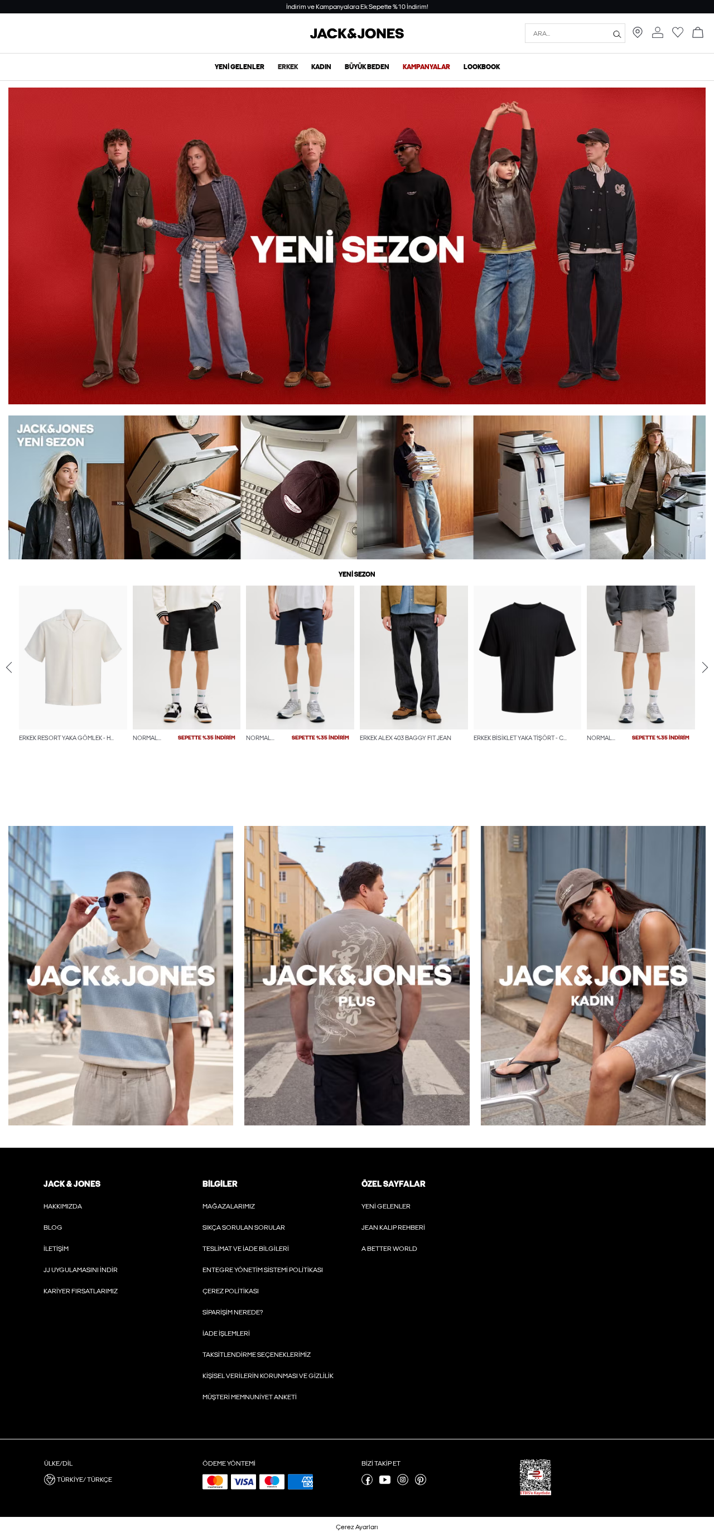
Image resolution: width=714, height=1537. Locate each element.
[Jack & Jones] (357, 36)
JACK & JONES (72, 1184)
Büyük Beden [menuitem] (367, 67)
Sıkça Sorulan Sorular (243, 1227)
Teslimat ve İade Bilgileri (245, 1249)
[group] (73, 687)
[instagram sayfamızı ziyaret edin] (402, 1483)
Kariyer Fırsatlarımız (81, 1291)
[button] (73, 657)
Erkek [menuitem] (288, 67)
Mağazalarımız (228, 1206)
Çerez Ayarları (357, 1527)
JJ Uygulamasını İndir (81, 1270)
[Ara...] (617, 33)
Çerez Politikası (230, 1291)
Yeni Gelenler (386, 1206)
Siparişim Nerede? (232, 1312)
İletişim (56, 1249)
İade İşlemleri (226, 1333)
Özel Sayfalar (393, 1184)
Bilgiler (219, 1184)
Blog (53, 1227)
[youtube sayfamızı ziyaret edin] (384, 1483)
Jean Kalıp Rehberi (393, 1227)
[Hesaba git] (657, 33)
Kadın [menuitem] (321, 67)
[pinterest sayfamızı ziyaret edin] (420, 1483)
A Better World (389, 1249)
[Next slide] (705, 667)
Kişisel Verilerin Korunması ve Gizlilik (268, 1376)
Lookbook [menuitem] (482, 67)
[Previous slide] (9, 667)
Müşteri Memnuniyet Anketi (249, 1397)
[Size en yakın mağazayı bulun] (637, 36)
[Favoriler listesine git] (677, 36)
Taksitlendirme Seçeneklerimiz (256, 1355)
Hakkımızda (63, 1206)
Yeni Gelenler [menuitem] (239, 67)
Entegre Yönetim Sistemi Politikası (262, 1270)
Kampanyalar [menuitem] (426, 67)
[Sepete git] (697, 33)
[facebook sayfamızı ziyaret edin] (367, 1483)
